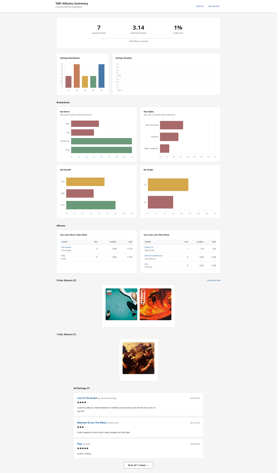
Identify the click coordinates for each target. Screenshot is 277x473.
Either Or (149, 247)
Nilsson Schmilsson (154, 255)
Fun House (66, 247)
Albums (200, 6)
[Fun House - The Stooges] (155, 304)
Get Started (213, 6)
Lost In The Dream (87, 398)
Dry (146, 264)
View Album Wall (213, 280)
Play (63, 255)
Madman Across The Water (92, 422)
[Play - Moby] (121, 304)
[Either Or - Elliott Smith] (138, 358)
